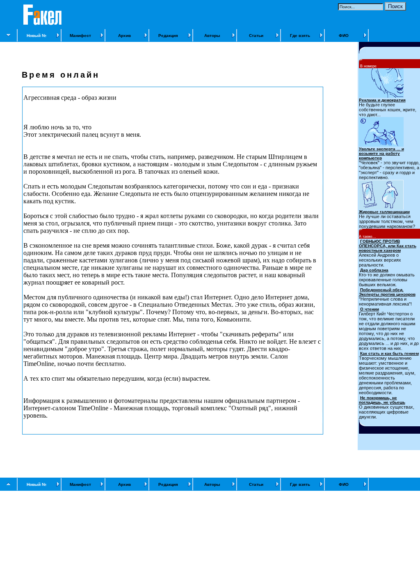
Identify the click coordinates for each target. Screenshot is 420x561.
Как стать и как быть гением (389, 353)
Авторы (212, 35)
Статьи (256, 35)
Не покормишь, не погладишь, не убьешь (382, 400)
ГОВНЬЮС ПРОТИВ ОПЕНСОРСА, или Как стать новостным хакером (387, 246)
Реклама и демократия (382, 100)
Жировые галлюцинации (384, 211)
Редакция (168, 35)
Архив (124, 35)
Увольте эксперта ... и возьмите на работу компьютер (381, 153)
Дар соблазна (374, 270)
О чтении (369, 309)
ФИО (344, 35)
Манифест (80, 35)
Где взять (300, 35)
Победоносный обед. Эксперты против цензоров (387, 292)
